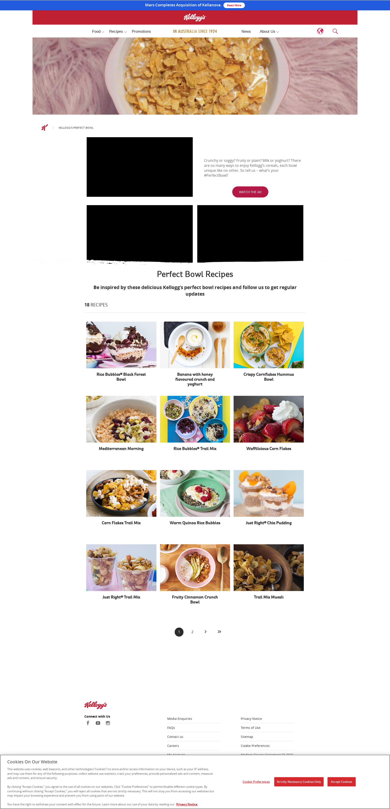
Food (96, 31)
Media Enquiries (179, 718)
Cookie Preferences (255, 746)
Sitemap (247, 737)
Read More (234, 5)
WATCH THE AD (250, 192)
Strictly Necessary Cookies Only (299, 781)
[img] (195, 31)
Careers (173, 746)
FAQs (171, 728)
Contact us (175, 737)
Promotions (141, 31)
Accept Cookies (341, 781)
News (246, 31)
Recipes (116, 31)
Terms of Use (250, 728)
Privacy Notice (251, 718)
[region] (195, 782)
